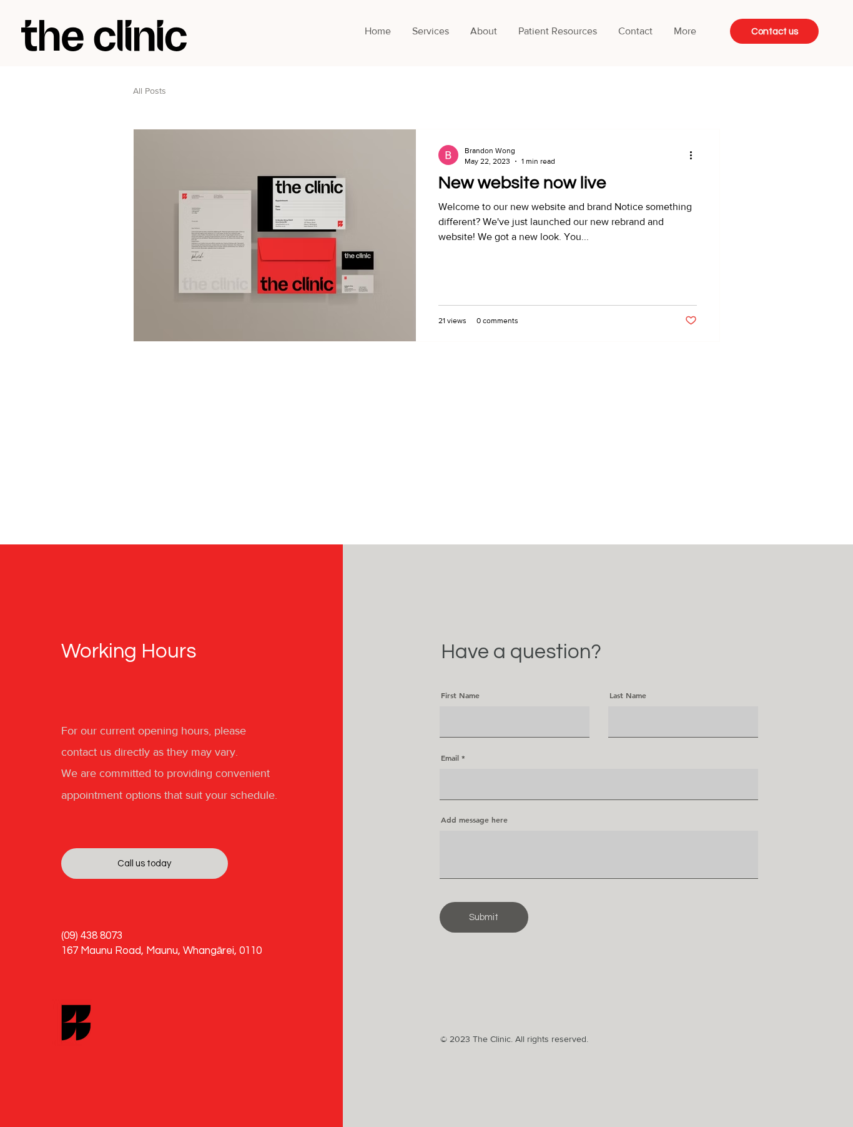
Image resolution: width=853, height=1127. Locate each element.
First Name (460, 695)
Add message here (474, 819)
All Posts (149, 91)
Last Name (627, 695)
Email (450, 757)
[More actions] (695, 155)
